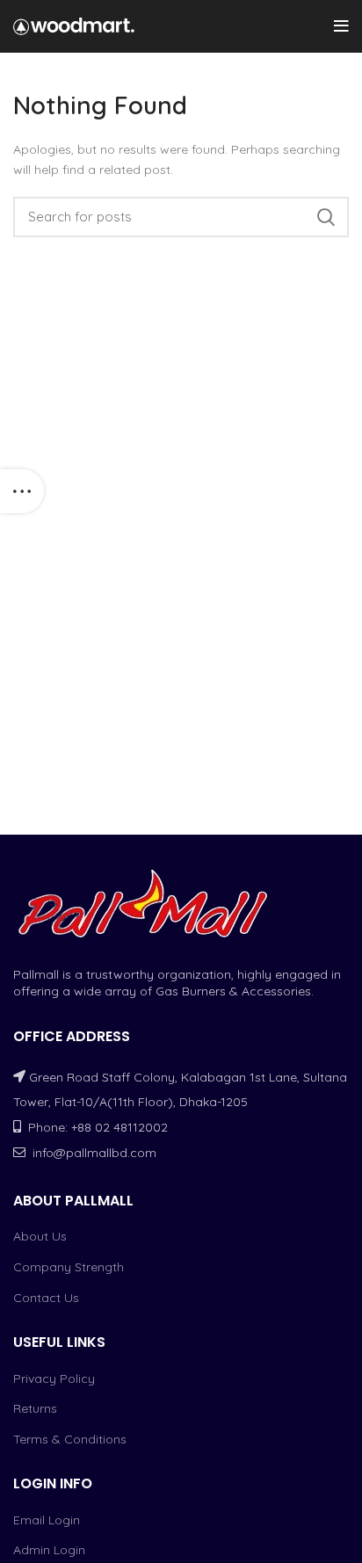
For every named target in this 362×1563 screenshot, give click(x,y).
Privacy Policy (54, 1378)
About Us (40, 1236)
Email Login (46, 1520)
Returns (35, 1408)
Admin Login (49, 1550)
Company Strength (68, 1267)
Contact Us (46, 1298)
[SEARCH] (325, 217)
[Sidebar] (22, 491)
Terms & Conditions (70, 1439)
